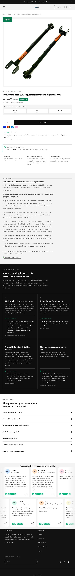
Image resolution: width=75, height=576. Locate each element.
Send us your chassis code (14, 149)
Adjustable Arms (11, 14)
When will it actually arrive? (11, 419)
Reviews (40, 534)
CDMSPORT (39, 575)
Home (4, 14)
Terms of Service (42, 547)
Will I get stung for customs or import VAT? (16, 425)
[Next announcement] (71, 2)
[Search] (64, 7)
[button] (4, 7)
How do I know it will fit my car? (13, 412)
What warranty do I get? (10, 438)
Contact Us (41, 538)
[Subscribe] (35, 562)
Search (40, 551)
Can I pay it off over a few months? (13, 445)
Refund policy (42, 542)
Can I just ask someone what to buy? (14, 451)
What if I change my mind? (11, 432)
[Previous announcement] (4, 2)
